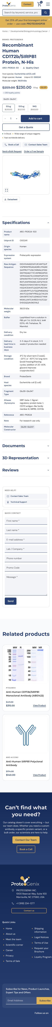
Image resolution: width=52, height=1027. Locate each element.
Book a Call (26, 849)
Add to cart (35, 118)
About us (10, 933)
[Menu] (48, 4)
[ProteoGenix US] (8, 4)
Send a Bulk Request (12, 151)
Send (11, 601)
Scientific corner (14, 944)
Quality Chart (32, 67)
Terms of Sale (13, 961)
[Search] (45, 12)
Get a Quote (26, 127)
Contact (27, 4)
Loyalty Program (43, 956)
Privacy (10, 955)
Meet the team (13, 939)
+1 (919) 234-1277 (25, 903)
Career (9, 950)
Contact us (29, 910)
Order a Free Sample (34, 151)
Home (5, 31)
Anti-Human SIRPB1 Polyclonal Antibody (24, 763)
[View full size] (6, 190)
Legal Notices (41, 937)
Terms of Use (41, 942)
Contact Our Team (26, 839)
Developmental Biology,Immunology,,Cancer (29, 31)
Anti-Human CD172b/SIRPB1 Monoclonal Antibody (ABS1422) (25, 694)
